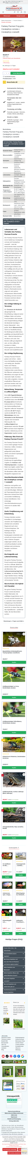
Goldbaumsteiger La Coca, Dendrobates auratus (11, 687)
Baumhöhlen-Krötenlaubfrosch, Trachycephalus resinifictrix (12, 652)
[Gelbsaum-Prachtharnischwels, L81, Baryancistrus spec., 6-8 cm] (21, 912)
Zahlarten (3, 1048)
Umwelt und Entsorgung (14, 1119)
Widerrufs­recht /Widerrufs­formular (14, 1113)
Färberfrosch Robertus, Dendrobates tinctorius (14, 757)
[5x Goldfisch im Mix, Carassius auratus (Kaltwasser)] (7, 856)
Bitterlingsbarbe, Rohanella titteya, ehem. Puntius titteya (20, 894)
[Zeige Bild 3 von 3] (16, 51)
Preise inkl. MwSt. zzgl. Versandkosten (11, 58)
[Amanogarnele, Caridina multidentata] (21, 856)
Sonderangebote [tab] (13, 847)
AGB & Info (14, 1115)
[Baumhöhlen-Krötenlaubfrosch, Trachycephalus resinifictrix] (14, 639)
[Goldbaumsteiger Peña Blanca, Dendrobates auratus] (14, 709)
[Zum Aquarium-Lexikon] (7, 1071)
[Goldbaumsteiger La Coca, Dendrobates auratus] (14, 674)
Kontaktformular (19, 1046)
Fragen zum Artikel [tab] (18, 621)
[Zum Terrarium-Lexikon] (20, 1071)
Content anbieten (19, 1044)
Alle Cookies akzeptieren (14, 1153)
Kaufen (14, 662)
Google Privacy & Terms (14, 1145)
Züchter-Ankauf (19, 1042)
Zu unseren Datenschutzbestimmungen (14, 1146)
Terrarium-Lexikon (6, 1039)
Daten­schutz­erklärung (14, 1111)
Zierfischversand (19, 1039)
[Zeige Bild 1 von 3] (11, 51)
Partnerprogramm (19, 1037)
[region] (14, 44)
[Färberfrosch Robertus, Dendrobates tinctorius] (14, 744)
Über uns (3, 1044)
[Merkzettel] (18, 12)
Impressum (14, 1117)
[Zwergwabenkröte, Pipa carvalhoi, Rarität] (14, 814)
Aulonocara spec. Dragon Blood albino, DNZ (7, 894)
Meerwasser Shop (20, 1041)
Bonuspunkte (4, 1042)
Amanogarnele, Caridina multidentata (20, 864)
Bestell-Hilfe (4, 1041)
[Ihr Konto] (21, 12)
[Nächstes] (24, 44)
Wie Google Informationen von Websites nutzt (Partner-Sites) (14, 1144)
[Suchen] (14, 12)
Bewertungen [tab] (7, 621)
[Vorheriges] (4, 44)
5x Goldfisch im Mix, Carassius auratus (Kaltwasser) (6, 864)
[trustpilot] (14, 1098)
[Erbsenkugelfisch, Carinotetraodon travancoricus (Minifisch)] (7, 912)
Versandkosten (5, 1046)
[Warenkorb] (25, 12)
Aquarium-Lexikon (6, 1037)
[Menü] (3, 12)
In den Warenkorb (18, 73)
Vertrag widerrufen (14, 1121)
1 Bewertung (6, 62)
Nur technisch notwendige (9, 1149)
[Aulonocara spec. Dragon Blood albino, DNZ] (7, 885)
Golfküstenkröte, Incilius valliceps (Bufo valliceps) (13, 792)
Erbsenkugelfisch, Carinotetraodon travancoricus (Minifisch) (7, 921)
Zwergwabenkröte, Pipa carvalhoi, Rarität (13, 827)
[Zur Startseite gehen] (14, 8)
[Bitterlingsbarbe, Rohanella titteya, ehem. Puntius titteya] (21, 885)
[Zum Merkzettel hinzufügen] (23, 634)
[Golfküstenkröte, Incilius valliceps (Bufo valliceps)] (14, 779)
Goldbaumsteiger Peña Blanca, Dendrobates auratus (12, 722)
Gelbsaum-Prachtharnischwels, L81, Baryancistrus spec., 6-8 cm (20, 921)
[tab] (14, 129)
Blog (2, 1049)
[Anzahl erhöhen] (8, 73)
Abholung (17, 1049)
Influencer (17, 1048)
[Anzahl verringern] (4, 73)
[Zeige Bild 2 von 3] (14, 51)
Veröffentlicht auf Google (11, 1029)
